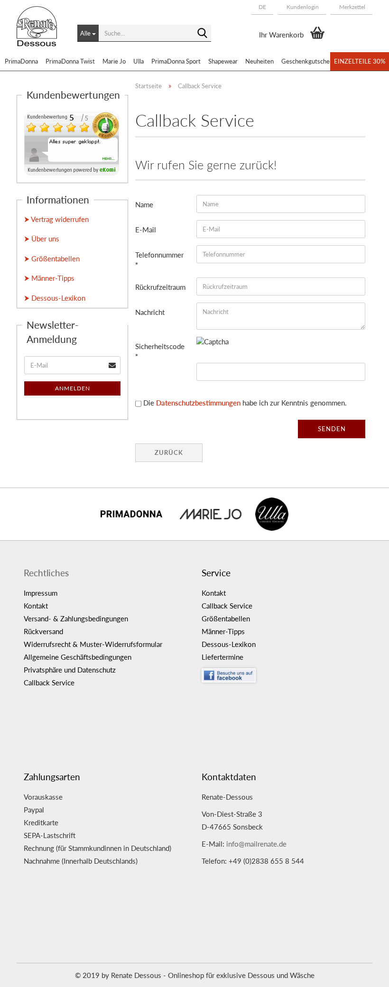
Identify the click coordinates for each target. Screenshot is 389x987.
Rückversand (43, 631)
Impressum (40, 593)
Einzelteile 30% (359, 61)
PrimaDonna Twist (70, 61)
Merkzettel (351, 6)
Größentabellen (226, 618)
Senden (332, 429)
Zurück (169, 452)
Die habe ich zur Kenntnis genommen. (245, 402)
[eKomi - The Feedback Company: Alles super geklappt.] (71, 142)
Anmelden (72, 388)
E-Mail (145, 229)
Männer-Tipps (223, 631)
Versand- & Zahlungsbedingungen (76, 618)
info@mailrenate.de (256, 843)
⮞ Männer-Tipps (49, 278)
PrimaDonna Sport (176, 61)
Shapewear (223, 61)
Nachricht (150, 312)
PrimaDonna (21, 61)
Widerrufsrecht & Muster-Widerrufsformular (93, 644)
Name (144, 204)
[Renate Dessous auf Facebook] (283, 673)
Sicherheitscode (160, 346)
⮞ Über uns (41, 238)
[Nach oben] (363, 972)
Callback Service (49, 682)
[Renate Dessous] (40, 33)
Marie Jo (114, 61)
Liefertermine (222, 657)
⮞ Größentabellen (52, 258)
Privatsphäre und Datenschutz (70, 669)
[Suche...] (202, 33)
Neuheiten (259, 61)
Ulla (138, 61)
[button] (262, 7)
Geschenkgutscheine (309, 61)
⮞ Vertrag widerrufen (56, 219)
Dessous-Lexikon (229, 644)
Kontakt (36, 605)
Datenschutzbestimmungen (198, 402)
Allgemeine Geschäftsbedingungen (77, 657)
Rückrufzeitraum (160, 287)
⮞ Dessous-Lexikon (54, 298)
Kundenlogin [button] (302, 6)
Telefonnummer (159, 254)
